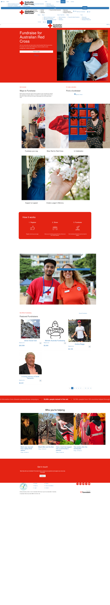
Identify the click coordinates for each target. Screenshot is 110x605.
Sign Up (44, 22)
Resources (65, 10)
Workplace (43, 12)
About (25, 7)
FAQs (49, 7)
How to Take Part (42, 7)
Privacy (46, 483)
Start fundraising (62, 17)
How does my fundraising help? (50, 19)
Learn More (73, 269)
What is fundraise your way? (49, 17)
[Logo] (27, 3)
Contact (74, 7)
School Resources (67, 11)
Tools (63, 7)
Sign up (79, 7)
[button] (31, 128)
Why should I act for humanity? (32, 11)
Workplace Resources (67, 12)
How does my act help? (30, 12)
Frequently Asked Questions (55, 10)
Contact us (42, 476)
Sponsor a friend (78, 94)
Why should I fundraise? (48, 18)
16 (88, 388)
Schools (42, 11)
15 (85, 388)
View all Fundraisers (83, 313)
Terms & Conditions (49, 485)
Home (21, 7)
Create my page (36, 51)
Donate (84, 7)
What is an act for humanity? (31, 10)
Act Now (42, 10)
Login (75, 11)
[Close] (109, 24)
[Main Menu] (0, 24)
